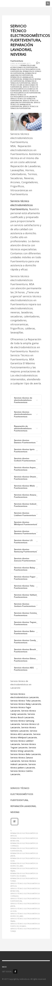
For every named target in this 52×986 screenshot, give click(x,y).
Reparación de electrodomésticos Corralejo (24, 844)
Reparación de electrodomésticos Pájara (24, 869)
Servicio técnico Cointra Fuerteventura (25, 614)
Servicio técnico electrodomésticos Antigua (25, 884)
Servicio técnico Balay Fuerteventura (24, 569)
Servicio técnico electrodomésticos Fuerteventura (23, 414)
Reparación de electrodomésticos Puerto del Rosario (24, 874)
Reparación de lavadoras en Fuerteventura (23, 74)
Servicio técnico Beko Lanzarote (25, 754)
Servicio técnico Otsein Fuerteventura (25, 478)
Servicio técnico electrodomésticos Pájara (25, 920)
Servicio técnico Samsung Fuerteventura (25, 550)
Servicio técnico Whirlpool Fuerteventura (25, 523)
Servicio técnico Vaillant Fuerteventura (25, 596)
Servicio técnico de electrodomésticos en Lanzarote (23, 96)
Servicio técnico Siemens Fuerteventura (25, 532)
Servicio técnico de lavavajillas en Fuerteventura (25, 104)
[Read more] (14, 824)
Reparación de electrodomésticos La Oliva (25, 859)
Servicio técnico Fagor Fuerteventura (24, 578)
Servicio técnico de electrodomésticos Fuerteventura (23, 400)
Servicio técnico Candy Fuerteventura (25, 641)
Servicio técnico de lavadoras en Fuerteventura (24, 102)
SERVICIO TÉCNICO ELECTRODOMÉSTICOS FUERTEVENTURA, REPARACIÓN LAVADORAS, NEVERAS (30, 40)
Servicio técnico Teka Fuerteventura (24, 587)
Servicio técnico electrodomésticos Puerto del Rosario (25, 925)
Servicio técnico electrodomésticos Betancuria (25, 890)
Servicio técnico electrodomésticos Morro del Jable (25, 915)
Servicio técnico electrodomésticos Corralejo (25, 895)
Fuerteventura (16, 61)
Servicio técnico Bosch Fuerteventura (25, 650)
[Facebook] (15, 971)
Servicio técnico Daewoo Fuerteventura (24, 441)
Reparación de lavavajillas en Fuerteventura (21, 78)
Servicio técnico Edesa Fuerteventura (25, 659)
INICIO (4, 967)
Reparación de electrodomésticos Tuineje (24, 879)
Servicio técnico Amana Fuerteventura (25, 496)
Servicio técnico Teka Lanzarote (25, 700)
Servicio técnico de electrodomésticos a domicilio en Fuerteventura (24, 89)
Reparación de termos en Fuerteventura (23, 82)
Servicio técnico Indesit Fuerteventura (25, 505)
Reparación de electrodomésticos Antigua (24, 834)
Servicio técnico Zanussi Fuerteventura (24, 559)
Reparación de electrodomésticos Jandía (24, 854)
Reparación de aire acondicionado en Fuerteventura (23, 66)
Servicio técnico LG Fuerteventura (23, 541)
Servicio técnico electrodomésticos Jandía (25, 905)
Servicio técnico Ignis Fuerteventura (24, 450)
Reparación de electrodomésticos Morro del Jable (24, 864)
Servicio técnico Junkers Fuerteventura (24, 605)
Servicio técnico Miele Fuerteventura (24, 487)
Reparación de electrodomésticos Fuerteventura (23, 428)
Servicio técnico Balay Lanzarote (25, 704)
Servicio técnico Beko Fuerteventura (24, 632)
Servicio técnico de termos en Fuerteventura (24, 107)
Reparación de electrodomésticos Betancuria (24, 839)
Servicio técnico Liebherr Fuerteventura (25, 514)
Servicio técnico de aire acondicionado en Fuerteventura (24, 85)
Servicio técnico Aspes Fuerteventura (25, 468)
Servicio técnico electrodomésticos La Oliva (25, 910)
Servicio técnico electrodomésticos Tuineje (25, 930)
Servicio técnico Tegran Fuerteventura (25, 623)
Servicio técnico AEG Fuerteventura (24, 669)
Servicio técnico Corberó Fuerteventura (24, 459)
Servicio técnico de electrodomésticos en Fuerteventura (25, 92)
